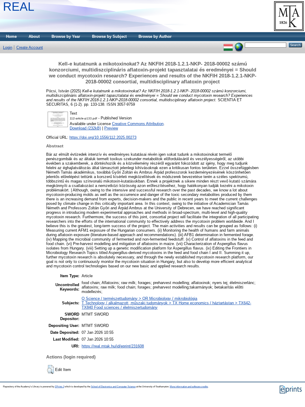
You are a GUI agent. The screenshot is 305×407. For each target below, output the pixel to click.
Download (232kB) (85, 128)
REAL (18, 6)
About (34, 36)
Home (11, 36)
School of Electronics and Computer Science (113, 386)
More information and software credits (189, 386)
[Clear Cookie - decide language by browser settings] (239, 45)
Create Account (29, 47)
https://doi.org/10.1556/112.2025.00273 (102, 137)
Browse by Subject (109, 36)
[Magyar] (228, 45)
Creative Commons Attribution (138, 123)
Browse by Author (155, 36)
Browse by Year (66, 36)
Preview (111, 128)
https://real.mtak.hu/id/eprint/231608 (113, 346)
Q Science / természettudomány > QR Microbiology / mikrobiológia (139, 298)
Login (7, 47)
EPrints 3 (59, 386)
